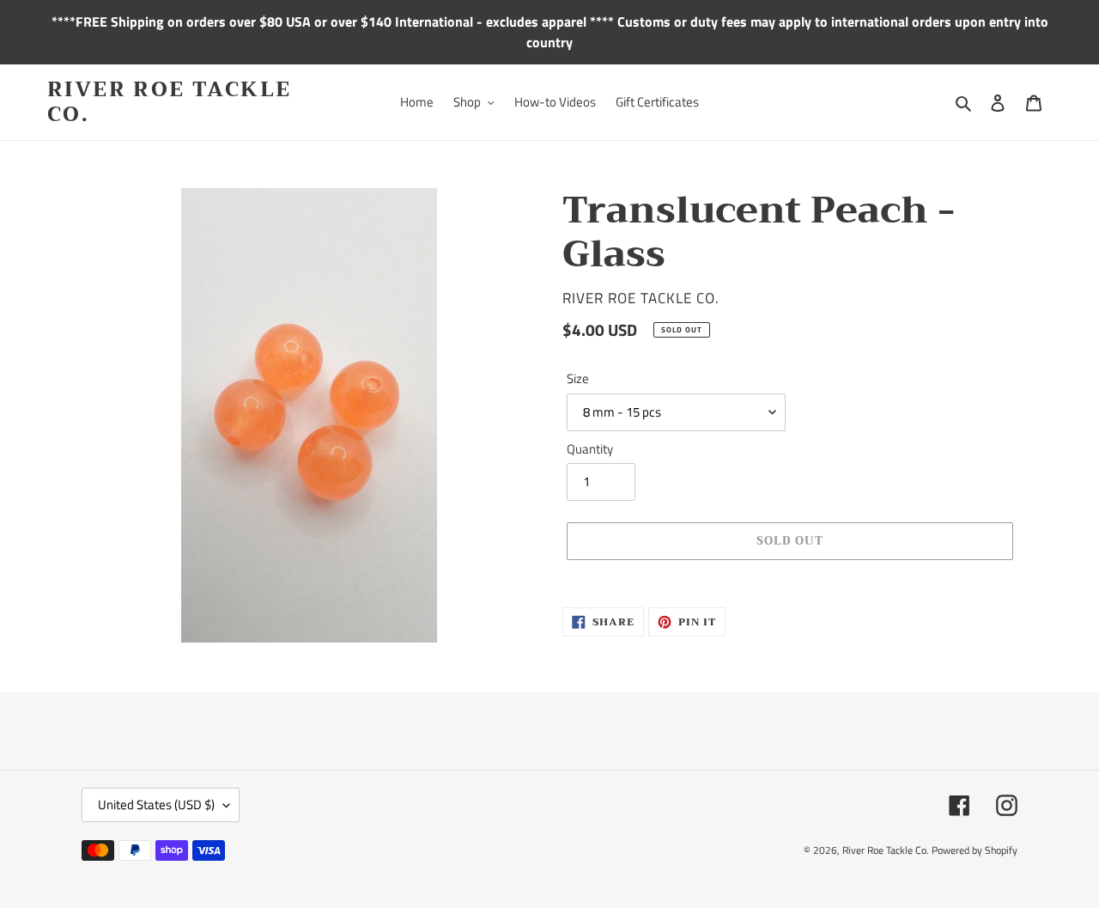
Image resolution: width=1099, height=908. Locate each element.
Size (578, 378)
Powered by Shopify (974, 850)
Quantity (590, 449)
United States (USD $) (156, 804)
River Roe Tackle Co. (169, 102)
